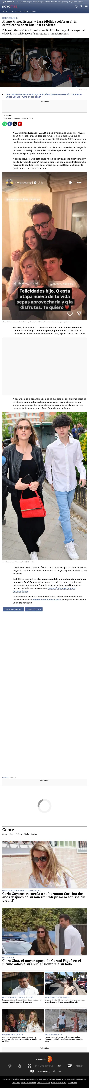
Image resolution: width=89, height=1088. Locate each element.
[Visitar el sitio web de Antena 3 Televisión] (10, 1066)
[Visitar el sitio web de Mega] (49, 1066)
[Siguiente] (85, 2)
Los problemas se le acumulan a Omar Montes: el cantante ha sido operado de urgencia (21, 1001)
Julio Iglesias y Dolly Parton (67, 2)
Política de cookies (43, 1083)
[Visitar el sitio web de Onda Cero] (69, 1066)
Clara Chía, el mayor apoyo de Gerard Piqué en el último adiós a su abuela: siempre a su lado (41, 962)
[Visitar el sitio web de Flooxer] (57, 1071)
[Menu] (86, 6)
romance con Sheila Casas (46, 599)
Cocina (33, 11)
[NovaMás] (11, 6)
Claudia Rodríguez (26, 2)
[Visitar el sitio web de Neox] (29, 1066)
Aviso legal (16, 1083)
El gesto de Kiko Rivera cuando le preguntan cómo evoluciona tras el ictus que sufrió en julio (65, 1001)
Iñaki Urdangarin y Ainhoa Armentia (45, 2)
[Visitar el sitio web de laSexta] (20, 1066)
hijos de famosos (34, 609)
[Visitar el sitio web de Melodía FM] (32, 1071)
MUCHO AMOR (8, 958)
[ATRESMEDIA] (44, 1059)
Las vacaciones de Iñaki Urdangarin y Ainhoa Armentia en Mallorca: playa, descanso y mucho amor (64, 1039)
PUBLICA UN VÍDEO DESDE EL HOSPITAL (18, 997)
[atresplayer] (76, 6)
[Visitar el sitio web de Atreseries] (59, 1066)
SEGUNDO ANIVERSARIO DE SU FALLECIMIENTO (21, 891)
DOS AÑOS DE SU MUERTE (12, 1035)
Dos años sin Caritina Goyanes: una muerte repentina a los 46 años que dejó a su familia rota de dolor (21, 1039)
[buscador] (81, 6)
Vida (11, 11)
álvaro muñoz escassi (13, 609)
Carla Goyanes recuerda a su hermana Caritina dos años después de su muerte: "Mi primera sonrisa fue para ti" (44, 897)
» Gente (13, 777)
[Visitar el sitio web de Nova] (39, 1066)
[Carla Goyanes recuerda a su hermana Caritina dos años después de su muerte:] (44, 865)
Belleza (18, 11)
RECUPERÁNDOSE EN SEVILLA (57, 997)
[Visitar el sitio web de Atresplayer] (44, 1071)
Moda (26, 11)
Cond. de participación (58, 1083)
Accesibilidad (72, 1083)
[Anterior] (17, 2)
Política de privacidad (28, 1083)
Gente (5, 11)
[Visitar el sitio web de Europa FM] (79, 1066)
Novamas (5, 777)
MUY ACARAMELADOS (53, 1035)
